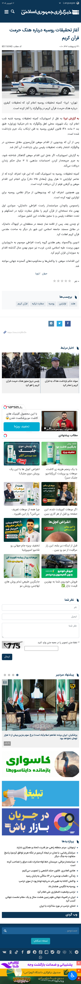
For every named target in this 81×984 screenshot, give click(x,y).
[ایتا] (40, 953)
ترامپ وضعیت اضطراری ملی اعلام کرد (56, 892)
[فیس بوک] (22, 953)
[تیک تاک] (16, 953)
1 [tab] (17, 675)
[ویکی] (4, 953)
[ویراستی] (28, 953)
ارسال (7, 657)
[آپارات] (58, 953)
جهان (44, 274)
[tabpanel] (40, 713)
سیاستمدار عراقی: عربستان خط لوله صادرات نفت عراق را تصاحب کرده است (41, 864)
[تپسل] (5, 407)
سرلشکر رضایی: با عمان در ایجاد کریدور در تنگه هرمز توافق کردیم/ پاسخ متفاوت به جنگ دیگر (39, 855)
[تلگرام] (76, 953)
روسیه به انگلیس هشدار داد (61, 887)
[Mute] (50, 428)
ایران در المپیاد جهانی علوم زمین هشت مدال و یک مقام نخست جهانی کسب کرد (40, 899)
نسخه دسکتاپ (41, 941)
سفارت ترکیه (38, 304)
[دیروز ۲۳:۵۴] (40, 705)
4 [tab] (5, 675)
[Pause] (45, 428)
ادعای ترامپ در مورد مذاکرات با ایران (57, 906)
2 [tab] (13, 675)
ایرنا (46, 12)
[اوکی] (10, 953)
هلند (73, 304)
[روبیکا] (64, 953)
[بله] (52, 953)
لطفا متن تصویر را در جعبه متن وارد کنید (58, 643)
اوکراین (62, 304)
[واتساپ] (40, 958)
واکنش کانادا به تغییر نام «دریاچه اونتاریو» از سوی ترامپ (47, 881)
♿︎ (72, 975)
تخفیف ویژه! (21, 426)
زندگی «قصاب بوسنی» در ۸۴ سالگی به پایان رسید (50, 876)
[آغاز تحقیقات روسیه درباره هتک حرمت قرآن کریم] (40, 74)
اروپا (37, 274)
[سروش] (34, 953)
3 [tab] (9, 675)
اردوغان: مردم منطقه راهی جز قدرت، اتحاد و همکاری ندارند (46, 848)
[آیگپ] (46, 953)
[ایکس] (70, 953)
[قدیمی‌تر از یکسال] (59, 365)
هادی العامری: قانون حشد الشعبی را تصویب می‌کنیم (48, 871)
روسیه (51, 304)
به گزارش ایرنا (71, 118)
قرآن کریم (22, 304)
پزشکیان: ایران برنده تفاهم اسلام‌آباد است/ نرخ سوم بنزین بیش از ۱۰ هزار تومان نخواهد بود (40, 737)
